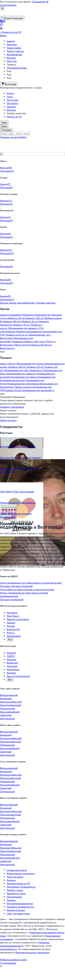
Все (10, 639)
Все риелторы (7, 471)
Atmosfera (12, 612)
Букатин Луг (13, 629)
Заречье (11, 622)
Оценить (11, 106)
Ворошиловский (9, 695)
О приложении (8, 962)
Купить (10, 93)
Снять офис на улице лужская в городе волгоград (27, 589)
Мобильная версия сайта (13, 959)
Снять (10, 96)
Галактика (12, 666)
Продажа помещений (11, 599)
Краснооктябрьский (11, 701)
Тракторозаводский (10, 705)
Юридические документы (21, 873)
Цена (4, 126)
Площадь (6, 129)
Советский (5, 715)
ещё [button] (2, 351)
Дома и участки (15, 51)
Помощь (11, 900)
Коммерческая (14, 54)
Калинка (11, 672)
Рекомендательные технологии (32, 952)
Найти (23, 137)
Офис (4, 122)
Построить (12, 103)
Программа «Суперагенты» (21, 886)
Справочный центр (17, 870)
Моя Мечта (13, 616)
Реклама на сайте (16, 893)
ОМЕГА (11, 656)
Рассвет (11, 626)
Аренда (11, 41)
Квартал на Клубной (18, 619)
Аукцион (11, 880)
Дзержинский (7, 708)
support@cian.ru (8, 949)
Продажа (12, 44)
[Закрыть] (2, 8)
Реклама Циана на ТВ (18, 883)
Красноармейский (10, 711)
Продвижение (14, 896)
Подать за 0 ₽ (14, 116)
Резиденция (13, 669)
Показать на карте (10, 137)
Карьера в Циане (16, 910)
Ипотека (11, 57)
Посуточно (12, 100)
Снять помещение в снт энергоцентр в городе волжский (31, 582)
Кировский (6, 698)
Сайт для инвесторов (18, 913)
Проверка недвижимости (20, 906)
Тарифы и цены (15, 890)
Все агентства (7, 516)
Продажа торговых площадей (16, 586)
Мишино (11, 659)
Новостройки (14, 47)
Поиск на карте (15, 876)
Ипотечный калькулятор (20, 903)
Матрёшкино (14, 636)
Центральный (7, 718)
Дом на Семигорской (18, 676)
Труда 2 (11, 632)
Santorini (11, 652)
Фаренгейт (12, 662)
